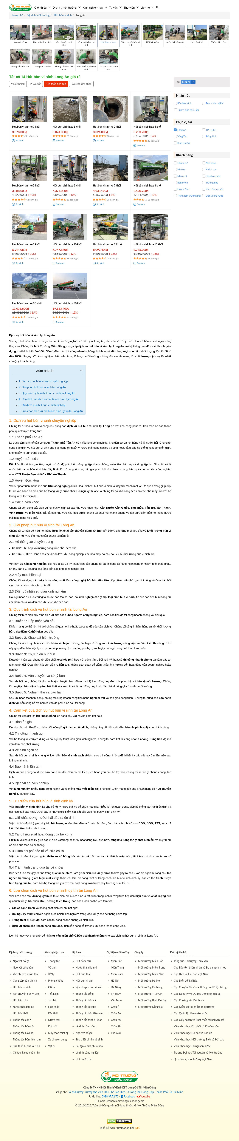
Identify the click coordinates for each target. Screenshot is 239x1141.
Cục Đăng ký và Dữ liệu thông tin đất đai (197, 993)
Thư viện (129, 7)
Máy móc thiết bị (58, 1032)
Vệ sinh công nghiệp (87, 1052)
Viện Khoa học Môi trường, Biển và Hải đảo (199, 1039)
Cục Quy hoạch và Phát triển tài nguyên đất (199, 1019)
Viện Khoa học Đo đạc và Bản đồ (193, 1032)
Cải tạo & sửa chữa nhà (26, 1052)
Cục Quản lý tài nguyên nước (191, 1013)
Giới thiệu (40, 7)
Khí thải (52, 1026)
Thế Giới (116, 1032)
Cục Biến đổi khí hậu (186, 980)
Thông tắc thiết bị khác (89, 1019)
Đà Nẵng (116, 987)
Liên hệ (145, 7)
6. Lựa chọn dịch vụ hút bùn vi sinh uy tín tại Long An (51, 411)
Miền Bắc (116, 961)
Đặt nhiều (19, 83)
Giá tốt (36, 83)
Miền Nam (117, 974)
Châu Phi (116, 1026)
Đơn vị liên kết (178, 952)
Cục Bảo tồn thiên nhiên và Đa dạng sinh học (200, 967)
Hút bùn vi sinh (22, 987)
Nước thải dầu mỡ (23, 1006)
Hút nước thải (84, 1059)
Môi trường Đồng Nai (150, 1006)
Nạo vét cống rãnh (23, 967)
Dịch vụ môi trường (65, 7)
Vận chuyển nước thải (25, 974)
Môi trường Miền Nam (151, 974)
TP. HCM (116, 993)
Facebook (129, 1096)
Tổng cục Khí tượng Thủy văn (191, 961)
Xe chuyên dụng (57, 1039)
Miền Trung (117, 967)
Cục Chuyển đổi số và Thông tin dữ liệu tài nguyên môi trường (202, 987)
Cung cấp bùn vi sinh (25, 980)
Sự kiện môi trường (118, 952)
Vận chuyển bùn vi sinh (26, 993)
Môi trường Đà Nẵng (150, 987)
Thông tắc (54, 961)
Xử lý (51, 974)
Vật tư (51, 1046)
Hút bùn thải (20, 1013)
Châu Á (115, 1006)
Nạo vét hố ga (21, 961)
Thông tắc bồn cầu (24, 1026)
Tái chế (52, 1000)
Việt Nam (116, 1000)
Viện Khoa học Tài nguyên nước (192, 1046)
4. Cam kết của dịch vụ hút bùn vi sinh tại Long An (49, 399)
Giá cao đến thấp (81, 83)
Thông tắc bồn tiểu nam (27, 1039)
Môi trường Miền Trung (151, 967)
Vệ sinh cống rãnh (86, 1026)
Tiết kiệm (53, 993)
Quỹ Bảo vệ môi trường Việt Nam (193, 1059)
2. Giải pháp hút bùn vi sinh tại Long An (42, 387)
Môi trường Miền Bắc (150, 961)
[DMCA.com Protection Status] (119, 1121)
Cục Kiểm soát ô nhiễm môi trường (194, 1006)
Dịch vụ (76, 952)
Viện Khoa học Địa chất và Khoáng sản (196, 1026)
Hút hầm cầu (20, 1000)
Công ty (138, 952)
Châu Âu (116, 1013)
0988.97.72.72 (110, 1096)
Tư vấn (113, 7)
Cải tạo (52, 987)
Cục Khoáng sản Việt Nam (189, 1000)
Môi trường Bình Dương (152, 1000)
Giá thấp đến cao (56, 83)
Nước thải (54, 1019)
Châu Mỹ (116, 1019)
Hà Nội (115, 980)
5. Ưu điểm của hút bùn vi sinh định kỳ (42, 405)
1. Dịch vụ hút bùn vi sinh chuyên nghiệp (43, 381)
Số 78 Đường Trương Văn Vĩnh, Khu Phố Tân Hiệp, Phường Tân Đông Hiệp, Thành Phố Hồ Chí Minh (125, 1092)
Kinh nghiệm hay (93, 7)
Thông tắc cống (22, 1019)
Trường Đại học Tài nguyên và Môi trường (198, 1052)
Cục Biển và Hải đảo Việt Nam (191, 974)
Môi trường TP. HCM (150, 993)
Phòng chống (55, 980)
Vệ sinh (52, 967)
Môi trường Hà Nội (149, 980)
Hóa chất (53, 1006)
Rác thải (53, 1013)
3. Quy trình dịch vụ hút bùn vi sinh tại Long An (47, 393)
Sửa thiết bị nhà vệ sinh (26, 1046)
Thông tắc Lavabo (23, 1032)
